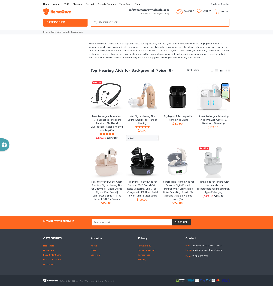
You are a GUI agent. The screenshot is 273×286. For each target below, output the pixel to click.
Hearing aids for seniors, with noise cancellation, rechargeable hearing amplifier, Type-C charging (213, 187)
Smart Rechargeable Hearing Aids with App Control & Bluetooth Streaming (214, 120)
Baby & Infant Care (52, 255)
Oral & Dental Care (52, 259)
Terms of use (144, 255)
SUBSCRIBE (181, 222)
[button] (107, 134)
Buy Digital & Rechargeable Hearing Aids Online (178, 118)
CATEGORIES (55, 22)
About (94, 246)
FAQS (93, 250)
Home (45, 32)
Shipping (142, 259)
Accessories (48, 264)
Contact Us (96, 255)
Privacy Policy (144, 246)
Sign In (214, 4)
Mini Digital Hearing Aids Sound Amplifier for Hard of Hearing (142, 120)
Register (225, 4)
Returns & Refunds (146, 250)
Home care (48, 250)
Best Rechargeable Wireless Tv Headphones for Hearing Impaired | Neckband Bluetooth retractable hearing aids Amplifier (107, 123)
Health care (48, 246)
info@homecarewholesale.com (207, 250)
